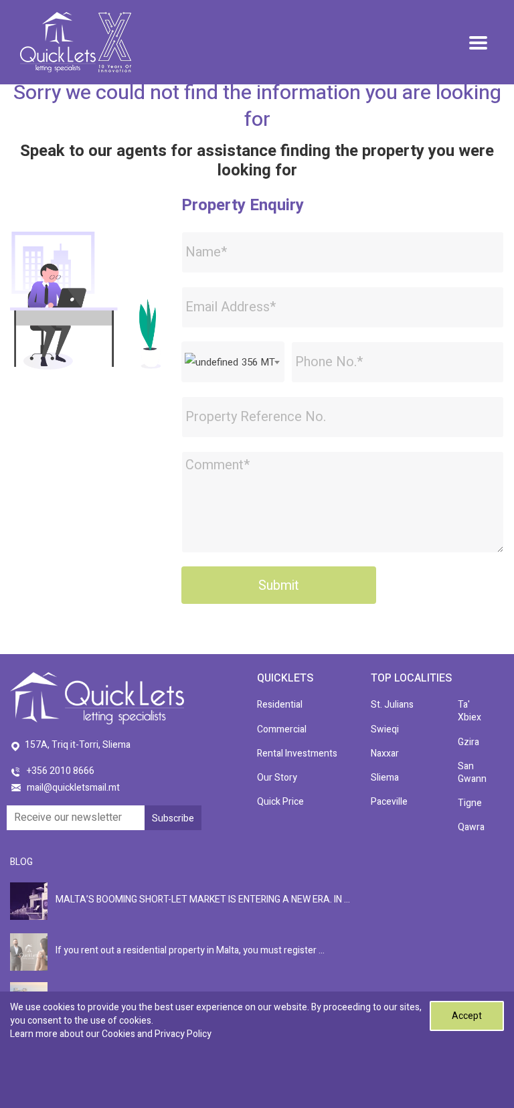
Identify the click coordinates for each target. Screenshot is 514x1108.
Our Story (277, 778)
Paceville (389, 802)
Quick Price (280, 802)
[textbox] (232, 362)
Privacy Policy (183, 1034)
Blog (21, 862)
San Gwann (472, 772)
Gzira (468, 742)
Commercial (282, 729)
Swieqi (385, 729)
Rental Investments (297, 753)
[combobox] (232, 361)
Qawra (471, 827)
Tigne (470, 803)
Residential (280, 705)
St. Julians (392, 705)
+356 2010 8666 (60, 771)
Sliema (385, 778)
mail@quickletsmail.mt (73, 788)
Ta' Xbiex (469, 711)
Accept (467, 1016)
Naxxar (385, 753)
